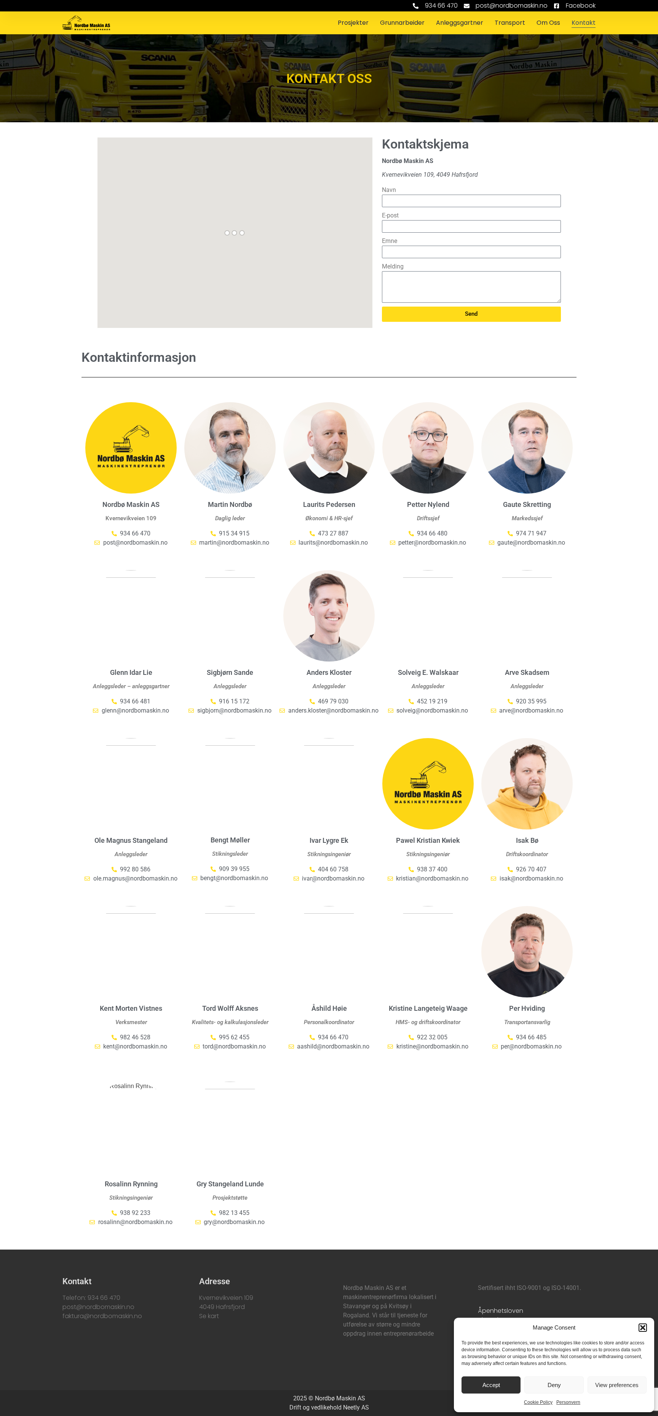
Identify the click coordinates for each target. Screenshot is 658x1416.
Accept (491, 1385)
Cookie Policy (538, 1402)
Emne (389, 241)
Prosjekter (353, 22)
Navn (389, 189)
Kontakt (584, 22)
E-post (390, 215)
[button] (643, 1327)
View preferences (617, 1385)
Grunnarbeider (402, 22)
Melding (393, 266)
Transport (510, 22)
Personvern (568, 1402)
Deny (554, 1385)
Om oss (548, 22)
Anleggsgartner (459, 22)
